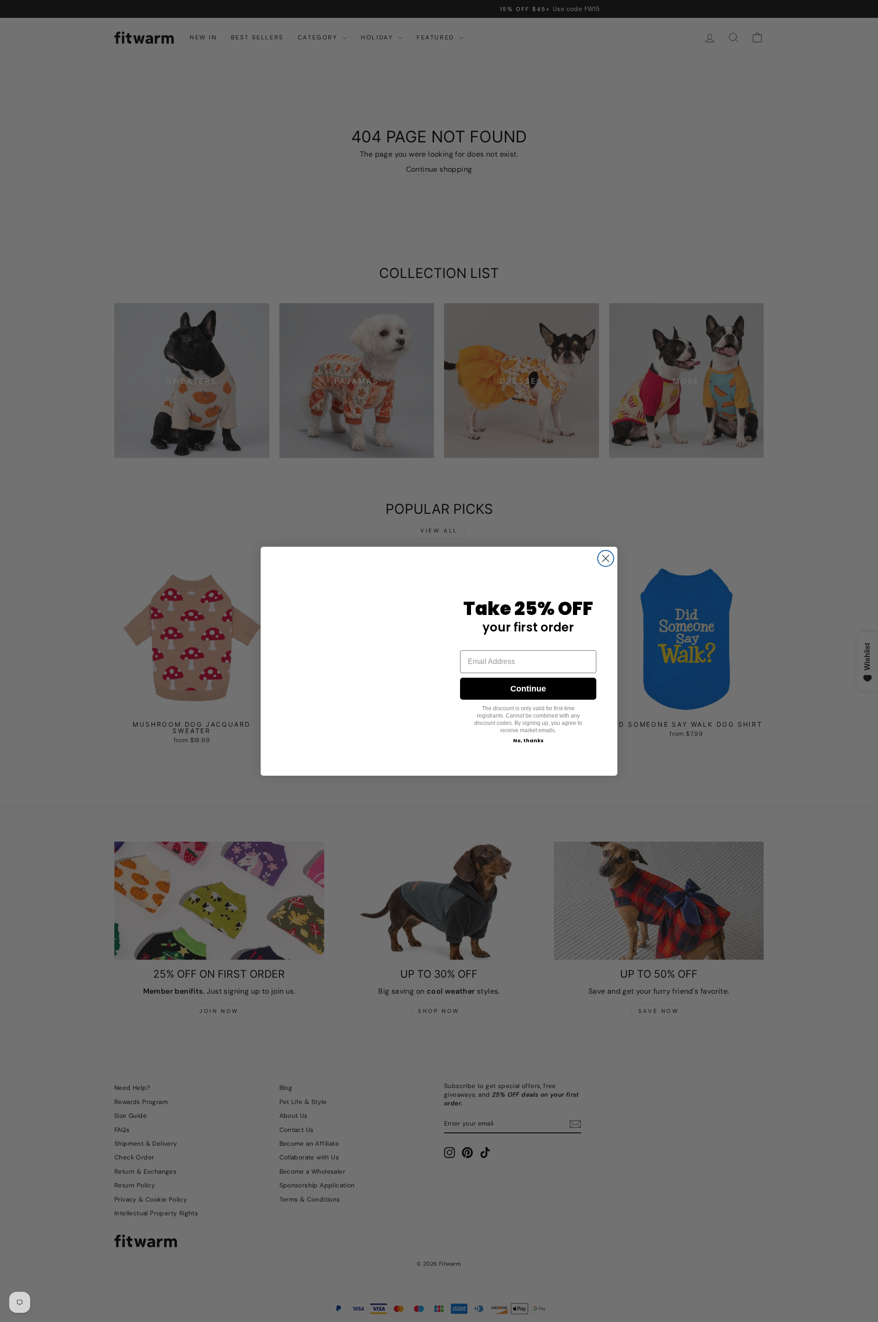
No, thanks (528, 740)
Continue (528, 688)
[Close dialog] (606, 548)
